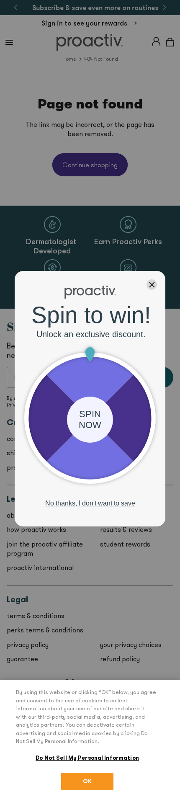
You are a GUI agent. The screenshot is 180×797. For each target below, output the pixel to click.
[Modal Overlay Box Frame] (90, 398)
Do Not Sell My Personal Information (87, 757)
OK (87, 781)
